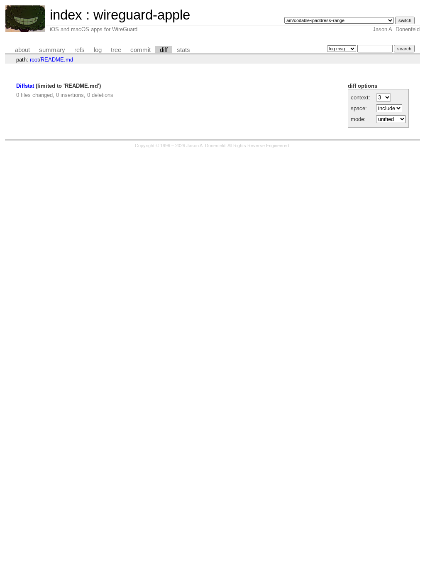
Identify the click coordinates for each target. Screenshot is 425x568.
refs (79, 50)
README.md (57, 60)
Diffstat (25, 86)
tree (116, 50)
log (98, 50)
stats (183, 50)
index (66, 14)
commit (140, 50)
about (22, 50)
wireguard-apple (141, 14)
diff (164, 50)
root (34, 60)
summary (52, 50)
